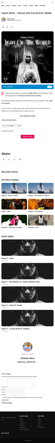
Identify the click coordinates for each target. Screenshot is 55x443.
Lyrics (19, 5)
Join (50, 86)
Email (3, 392)
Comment (4, 387)
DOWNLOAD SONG (27, 136)
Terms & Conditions (24, 429)
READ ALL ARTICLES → (27, 362)
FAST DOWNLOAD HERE (27, 116)
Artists (25, 5)
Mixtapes (42, 5)
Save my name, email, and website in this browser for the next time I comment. (23, 397)
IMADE (38, 95)
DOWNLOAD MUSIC (7, 131)
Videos (31, 5)
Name (3, 389)
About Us (22, 418)
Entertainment (41, 427)
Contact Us (22, 423)
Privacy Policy (23, 427)
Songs (8, 5)
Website (3, 394)
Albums (13, 5)
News (36, 5)
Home (2, 5)
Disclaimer (22, 425)
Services (21, 420)
